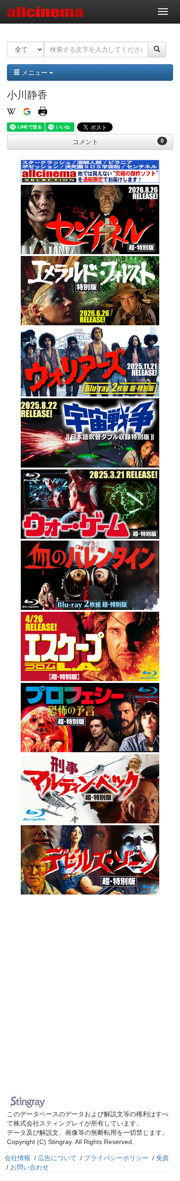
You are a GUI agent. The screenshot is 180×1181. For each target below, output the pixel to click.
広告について (57, 1158)
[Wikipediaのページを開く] (11, 111)
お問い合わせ (29, 1167)
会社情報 (17, 1158)
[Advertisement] (90, 997)
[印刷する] (42, 111)
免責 (162, 1158)
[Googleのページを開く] (27, 111)
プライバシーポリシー (116, 1158)
